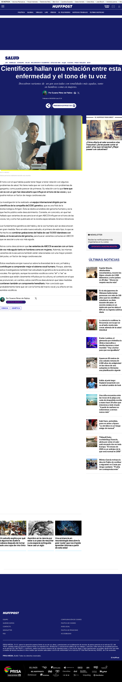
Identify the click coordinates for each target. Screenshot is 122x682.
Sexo (88, 63)
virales (39, 12)
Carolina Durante (67, 2)
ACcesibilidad (66, 633)
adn (95, 667)
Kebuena (102, 671)
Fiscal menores (32, 2)
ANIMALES (12, 63)
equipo (5, 619)
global (30, 12)
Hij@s (64, 63)
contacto (7, 626)
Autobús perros (112, 2)
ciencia (4, 308)
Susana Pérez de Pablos (62, 93)
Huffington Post (37, 671)
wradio (58, 671)
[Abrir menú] (2, 6)
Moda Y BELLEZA (80, 63)
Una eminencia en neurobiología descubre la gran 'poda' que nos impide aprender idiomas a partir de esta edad (68, 543)
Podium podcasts (56, 674)
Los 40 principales (46, 667)
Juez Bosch (100, 2)
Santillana (57, 667)
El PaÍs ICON (67, 674)
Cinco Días (67, 671)
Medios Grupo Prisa (13, 675)
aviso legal (65, 626)
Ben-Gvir (56, 2)
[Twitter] (78, 93)
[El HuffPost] (62, 6)
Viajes (27, 63)
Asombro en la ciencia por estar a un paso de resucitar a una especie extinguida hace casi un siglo (40, 542)
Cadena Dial (76, 671)
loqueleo (87, 674)
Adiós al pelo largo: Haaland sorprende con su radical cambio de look (110, 382)
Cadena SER (80, 667)
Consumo (20, 63)
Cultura (70, 63)
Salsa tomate (79, 2)
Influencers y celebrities (40, 63)
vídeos (53, 12)
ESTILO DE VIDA (56, 63)
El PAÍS (34, 667)
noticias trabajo (80, 12)
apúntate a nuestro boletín (104, 247)
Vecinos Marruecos (18, 2)
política (21, 12)
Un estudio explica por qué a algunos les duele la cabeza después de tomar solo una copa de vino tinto (12, 542)
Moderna (45, 674)
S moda (76, 674)
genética (16, 308)
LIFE (46, 12)
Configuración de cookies (71, 619)
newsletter (7, 630)
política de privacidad (69, 630)
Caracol (104, 667)
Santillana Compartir (70, 667)
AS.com (87, 667)
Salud (12, 58)
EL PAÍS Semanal (85, 671)
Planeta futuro (94, 671)
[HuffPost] (11, 612)
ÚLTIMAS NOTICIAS (97, 12)
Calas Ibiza (90, 2)
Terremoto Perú (45, 2)
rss (4, 633)
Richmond (33, 674)
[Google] (74, 93)
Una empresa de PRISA (13, 669)
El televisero (64, 12)
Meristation (99, 674)
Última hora (106, 6)
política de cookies (68, 623)
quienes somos (8, 623)
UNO (51, 671)
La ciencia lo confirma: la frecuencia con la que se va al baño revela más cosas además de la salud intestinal (110, 325)
